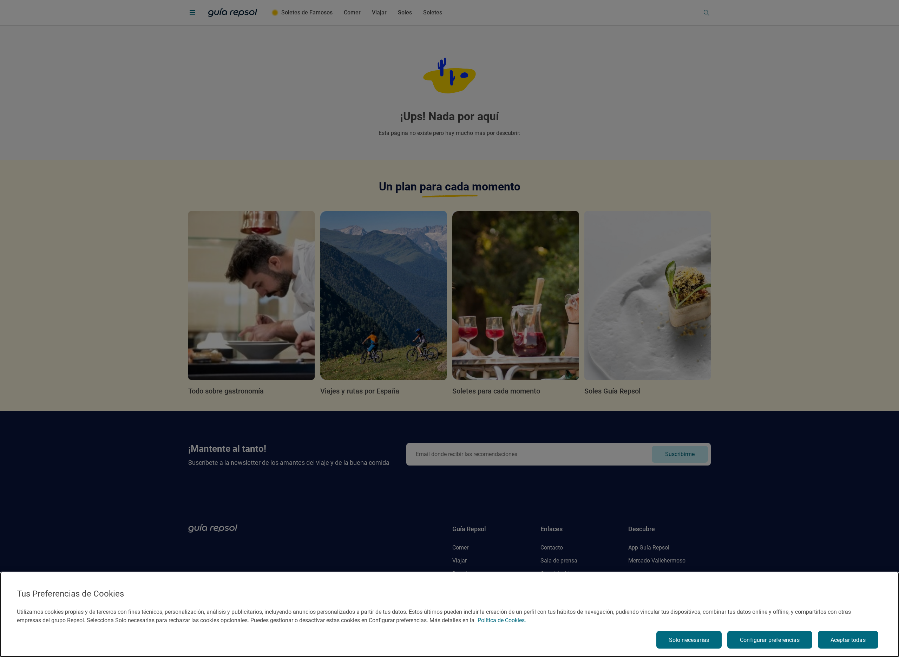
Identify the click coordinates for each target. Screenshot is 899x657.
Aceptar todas (848, 640)
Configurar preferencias (770, 640)
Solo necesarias (689, 640)
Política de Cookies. (502, 620)
